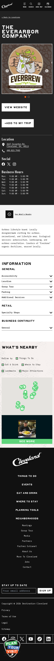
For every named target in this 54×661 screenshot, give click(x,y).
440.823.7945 (13, 150)
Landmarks (10, 371)
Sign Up (45, 590)
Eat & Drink (11, 364)
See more (27, 441)
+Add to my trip (17, 123)
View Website (15, 107)
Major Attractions (32, 371)
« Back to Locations (11, 17)
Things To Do (26, 358)
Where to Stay (33, 364)
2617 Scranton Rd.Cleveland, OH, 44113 (18, 145)
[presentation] (29, 213)
